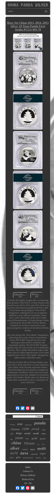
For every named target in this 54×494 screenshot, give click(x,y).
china (16, 443)
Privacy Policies (27, 475)
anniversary (28, 425)
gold (34, 438)
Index (28, 467)
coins (43, 434)
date (24, 453)
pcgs (19, 423)
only (11, 439)
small (36, 433)
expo (42, 453)
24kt (38, 444)
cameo (25, 449)
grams (43, 438)
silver (14, 448)
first (43, 444)
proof (35, 428)
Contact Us (28, 471)
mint (12, 457)
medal (27, 433)
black (32, 449)
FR (30, 483)
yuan (19, 437)
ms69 (41, 448)
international (28, 458)
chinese (15, 429)
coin (25, 428)
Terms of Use (28, 479)
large (19, 433)
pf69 (11, 434)
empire (38, 458)
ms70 (14, 453)
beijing (12, 424)
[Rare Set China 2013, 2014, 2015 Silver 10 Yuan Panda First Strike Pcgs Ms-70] (28, 42)
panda (40, 423)
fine (27, 438)
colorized (34, 454)
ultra (44, 458)
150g (43, 430)
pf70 (18, 457)
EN (25, 483)
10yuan (29, 443)
